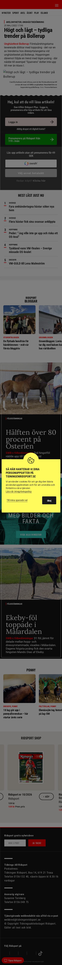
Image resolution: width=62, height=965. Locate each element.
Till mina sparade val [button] (17, 500)
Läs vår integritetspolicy (19, 491)
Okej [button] (49, 500)
